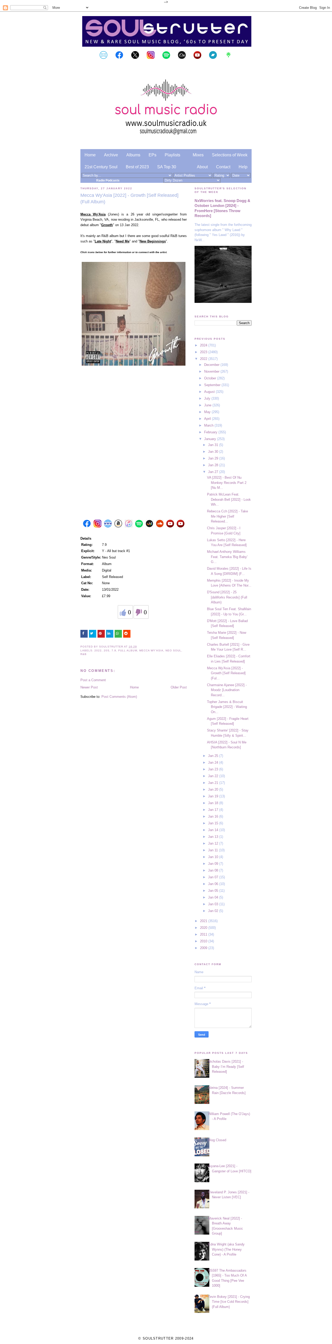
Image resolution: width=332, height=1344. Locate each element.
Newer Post (89, 687)
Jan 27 (213, 472)
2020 (204, 928)
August (210, 392)
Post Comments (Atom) (119, 697)
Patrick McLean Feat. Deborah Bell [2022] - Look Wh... (229, 499)
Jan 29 (213, 458)
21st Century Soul (101, 167)
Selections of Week (229, 155)
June (208, 405)
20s (106, 650)
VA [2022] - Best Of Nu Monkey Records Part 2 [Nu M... (226, 483)
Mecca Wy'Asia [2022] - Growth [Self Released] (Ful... (226, 673)
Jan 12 (213, 843)
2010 (204, 941)
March (209, 425)
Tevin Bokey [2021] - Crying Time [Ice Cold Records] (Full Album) (229, 1302)
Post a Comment (93, 680)
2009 (204, 948)
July (207, 398)
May (208, 412)
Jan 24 (213, 762)
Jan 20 (213, 789)
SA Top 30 (166, 167)
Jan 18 (213, 803)
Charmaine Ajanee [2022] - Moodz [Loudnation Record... (227, 690)
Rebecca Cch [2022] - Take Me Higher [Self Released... (227, 516)
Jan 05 (213, 891)
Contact (223, 167)
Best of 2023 (137, 167)
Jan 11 (213, 850)
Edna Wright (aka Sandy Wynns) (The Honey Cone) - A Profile (226, 1249)
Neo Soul (173, 650)
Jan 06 (213, 884)
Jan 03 (213, 904)
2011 (204, 934)
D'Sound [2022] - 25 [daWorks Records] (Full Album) (227, 597)
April (208, 419)
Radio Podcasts (108, 180)
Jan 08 (213, 870)
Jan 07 (213, 877)
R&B (83, 654)
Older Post (179, 687)
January (210, 439)
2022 (98, 650)
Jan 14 (213, 830)
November (212, 371)
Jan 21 (213, 783)
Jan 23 (213, 769)
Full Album (127, 650)
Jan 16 (213, 816)
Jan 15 (213, 823)
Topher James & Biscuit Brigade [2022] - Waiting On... (227, 707)
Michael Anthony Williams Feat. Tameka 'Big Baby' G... (227, 557)
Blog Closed (217, 1140)
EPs (152, 155)
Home (90, 155)
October (210, 378)
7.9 (114, 650)
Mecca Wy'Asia (151, 650)
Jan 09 (213, 864)
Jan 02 (213, 911)
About (202, 167)
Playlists (172, 155)
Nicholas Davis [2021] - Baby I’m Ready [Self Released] (226, 1067)
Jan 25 (213, 756)
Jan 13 (213, 837)
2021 (204, 921)
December (212, 365)
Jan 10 (213, 857)
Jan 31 (213, 445)
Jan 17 (213, 810)
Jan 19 (213, 796)
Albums (133, 155)
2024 (204, 345)
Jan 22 (213, 776)
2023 (204, 352)
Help (243, 167)
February (211, 432)
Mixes (198, 155)
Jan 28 (213, 465)
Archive (111, 155)
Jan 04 (213, 897)
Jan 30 (213, 452)
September (213, 385)
